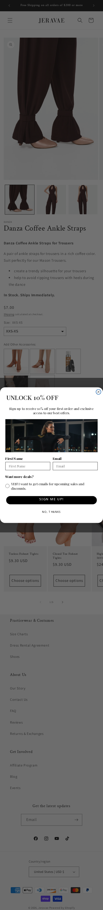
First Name (14, 458)
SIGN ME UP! (51, 500)
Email (57, 458)
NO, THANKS (51, 512)
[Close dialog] (98, 391)
